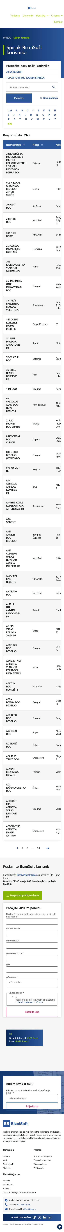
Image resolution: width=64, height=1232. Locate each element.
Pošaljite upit (32, 1011)
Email (10, 1093)
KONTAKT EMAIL (12, 941)
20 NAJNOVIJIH (14, 71)
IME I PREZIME (12, 917)
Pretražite (19, 98)
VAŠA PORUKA (12, 977)
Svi (10, 123)
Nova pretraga (50, 97)
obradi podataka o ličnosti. (30, 1002)
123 (10, 110)
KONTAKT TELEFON (13, 928)
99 (38, 848)
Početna (7, 37)
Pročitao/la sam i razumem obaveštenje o (35, 1001)
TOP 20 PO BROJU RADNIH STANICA (25, 77)
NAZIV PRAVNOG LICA (14, 953)
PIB (8, 964)
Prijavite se (32, 1106)
